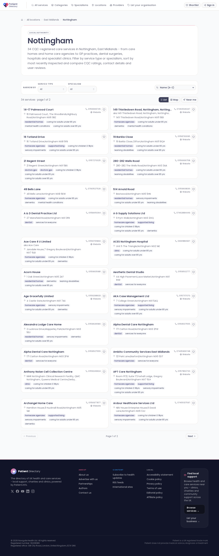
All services (41, 5)
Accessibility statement (160, 474)
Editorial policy (155, 492)
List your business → (193, 519)
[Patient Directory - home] (15, 5)
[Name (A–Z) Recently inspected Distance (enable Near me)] (175, 87)
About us (84, 474)
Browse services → (193, 509)
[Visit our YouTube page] (22, 491)
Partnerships (86, 483)
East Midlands (51, 19)
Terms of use (154, 488)
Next (190, 436)
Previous (31, 436)
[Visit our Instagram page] (32, 491)
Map (175, 99)
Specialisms (81, 5)
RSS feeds (118, 482)
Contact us (85, 492)
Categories (61, 5)
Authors (83, 488)
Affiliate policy (155, 497)
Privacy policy (154, 483)
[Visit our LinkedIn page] (27, 491)
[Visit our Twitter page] (12, 491)
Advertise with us (88, 479)
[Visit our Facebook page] (17, 491)
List (165, 99)
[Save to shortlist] (104, 109)
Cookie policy (154, 479)
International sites (123, 487)
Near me (191, 99)
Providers (118, 5)
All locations (33, 19)
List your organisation (143, 5)
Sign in (210, 5)
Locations (100, 5)
